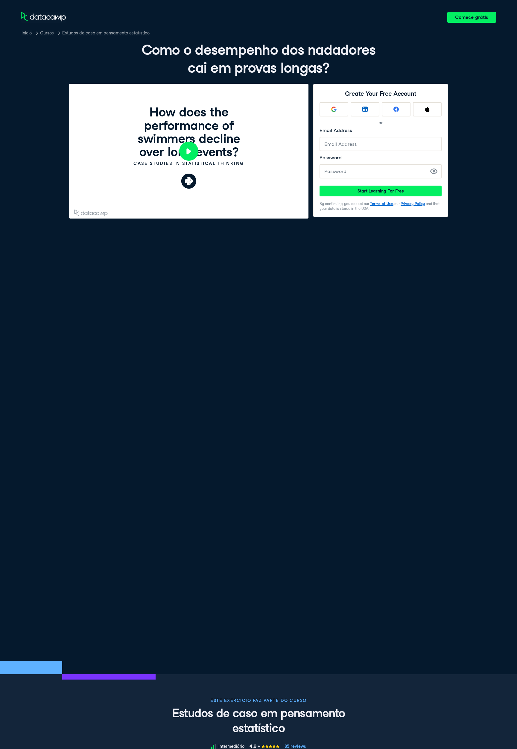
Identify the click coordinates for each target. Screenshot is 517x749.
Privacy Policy (413, 203)
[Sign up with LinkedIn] (365, 109)
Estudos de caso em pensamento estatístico (106, 33)
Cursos (47, 33)
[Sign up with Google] (334, 109)
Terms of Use (381, 203)
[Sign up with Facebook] (396, 109)
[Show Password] (433, 171)
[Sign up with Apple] (427, 109)
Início (27, 33)
